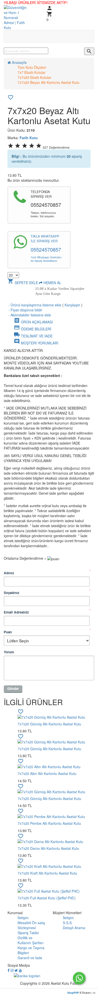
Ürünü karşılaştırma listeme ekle (34, 304)
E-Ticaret (85, 992)
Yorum (9, 652)
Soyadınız (11, 592)
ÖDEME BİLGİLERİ (32, 328)
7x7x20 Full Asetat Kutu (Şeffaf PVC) (47, 897)
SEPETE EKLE (23, 282)
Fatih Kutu (29, 137)
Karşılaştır (72, 304)
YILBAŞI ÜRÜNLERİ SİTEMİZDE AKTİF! (36, 2)
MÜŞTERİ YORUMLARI (36, 342)
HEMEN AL (51, 282)
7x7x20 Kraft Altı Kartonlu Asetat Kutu (47, 873)
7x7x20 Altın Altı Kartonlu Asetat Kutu (47, 773)
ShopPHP (73, 992)
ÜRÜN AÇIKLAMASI (33, 321)
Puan (8, 632)
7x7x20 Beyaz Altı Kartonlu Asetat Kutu (48, 82)
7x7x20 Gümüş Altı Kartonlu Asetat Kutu (49, 723)
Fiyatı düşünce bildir (25, 309)
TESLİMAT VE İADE (33, 335)
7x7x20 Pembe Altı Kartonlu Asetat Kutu (49, 823)
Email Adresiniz (16, 612)
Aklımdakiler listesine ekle (29, 314)
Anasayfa (19, 62)
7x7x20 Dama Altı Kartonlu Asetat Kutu (48, 848)
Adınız (9, 572)
